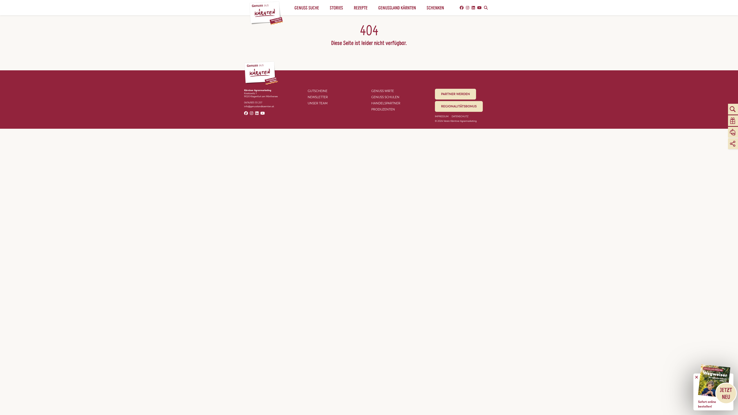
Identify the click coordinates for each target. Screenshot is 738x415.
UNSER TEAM (317, 103)
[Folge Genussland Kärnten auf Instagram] (467, 8)
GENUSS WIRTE (382, 91)
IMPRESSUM (442, 116)
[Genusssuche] (486, 8)
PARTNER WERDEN (455, 94)
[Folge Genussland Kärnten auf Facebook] (462, 8)
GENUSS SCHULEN (385, 97)
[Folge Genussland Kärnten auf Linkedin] (473, 8)
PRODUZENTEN (383, 109)
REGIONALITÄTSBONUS (459, 106)
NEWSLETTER (318, 97)
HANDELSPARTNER (385, 103)
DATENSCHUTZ (460, 116)
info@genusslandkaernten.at (259, 106)
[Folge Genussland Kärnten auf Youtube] (479, 8)
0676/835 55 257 (253, 102)
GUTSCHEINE (317, 91)
